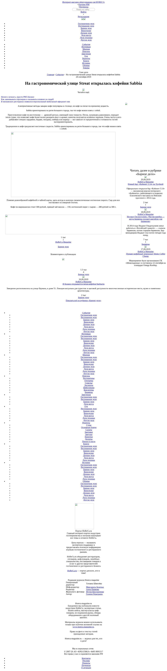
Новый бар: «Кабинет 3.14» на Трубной (145, 184)
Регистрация (83, 16)
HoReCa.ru (72, 571)
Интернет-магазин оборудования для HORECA (83, 2)
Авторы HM (83, 4)
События (60, 74)
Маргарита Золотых (95, 587)
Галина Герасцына (94, 594)
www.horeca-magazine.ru (83, 627)
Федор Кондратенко (95, 592)
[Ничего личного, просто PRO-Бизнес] (83, 94)
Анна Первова (92, 589)
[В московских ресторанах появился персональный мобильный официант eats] (83, 99)
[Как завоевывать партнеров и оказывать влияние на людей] (83, 97)
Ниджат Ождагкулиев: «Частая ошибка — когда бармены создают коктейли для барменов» (145, 219)
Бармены (146, 244)
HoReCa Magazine (63, 242)
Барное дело (63, 247)
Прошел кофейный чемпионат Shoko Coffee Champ (145, 255)
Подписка (83, 7)
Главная (50, 74)
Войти (83, 12)
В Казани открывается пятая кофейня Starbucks (84, 284)
